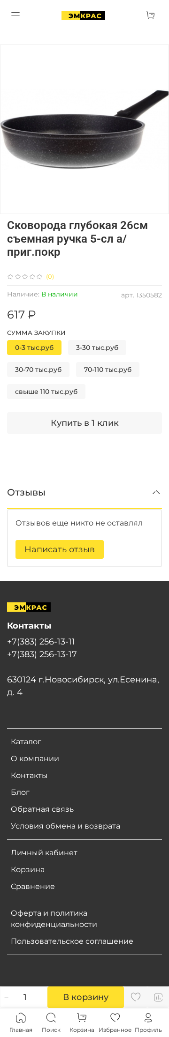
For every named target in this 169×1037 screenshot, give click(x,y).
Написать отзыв (59, 549)
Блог (20, 792)
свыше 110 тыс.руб (46, 391)
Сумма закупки (36, 332)
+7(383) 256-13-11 (41, 641)
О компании (35, 758)
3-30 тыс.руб (97, 347)
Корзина (28, 869)
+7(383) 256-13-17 (42, 654)
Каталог (26, 741)
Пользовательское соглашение (72, 941)
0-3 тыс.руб (34, 347)
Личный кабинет (44, 852)
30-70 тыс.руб (38, 369)
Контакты (29, 775)
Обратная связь (42, 809)
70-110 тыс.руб (107, 369)
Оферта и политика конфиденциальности (54, 919)
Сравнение (33, 886)
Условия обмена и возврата (65, 826)
